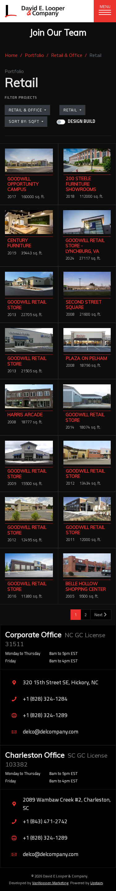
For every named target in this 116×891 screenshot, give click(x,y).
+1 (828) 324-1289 (45, 715)
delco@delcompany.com (50, 731)
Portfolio (34, 55)
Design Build (81, 121)
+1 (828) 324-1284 (45, 698)
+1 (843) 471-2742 (45, 821)
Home (11, 55)
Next (98, 615)
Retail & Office (66, 55)
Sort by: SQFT (25, 121)
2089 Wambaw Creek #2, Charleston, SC (67, 803)
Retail (70, 110)
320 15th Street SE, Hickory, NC (60, 682)
